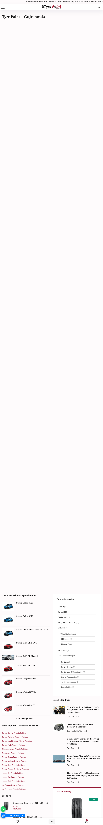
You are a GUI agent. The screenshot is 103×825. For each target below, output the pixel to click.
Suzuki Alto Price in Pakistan (13, 753)
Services (61, 628)
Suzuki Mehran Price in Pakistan (15, 761)
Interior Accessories (68, 682)
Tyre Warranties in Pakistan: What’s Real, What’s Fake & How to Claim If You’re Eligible (83, 709)
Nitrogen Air (65, 644)
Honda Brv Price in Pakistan (13, 773)
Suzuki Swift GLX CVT (26, 643)
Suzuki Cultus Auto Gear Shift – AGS (32, 629)
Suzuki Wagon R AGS (25, 705)
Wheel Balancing (67, 634)
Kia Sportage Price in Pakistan (14, 789)
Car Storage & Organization (72, 672)
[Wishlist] (17, 821)
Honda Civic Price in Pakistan (13, 781)
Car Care (64, 662)
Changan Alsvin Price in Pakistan (15, 749)
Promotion (62, 650)
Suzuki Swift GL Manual (27, 656)
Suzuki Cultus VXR (24, 603)
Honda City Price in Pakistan (13, 777)
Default (61, 607)
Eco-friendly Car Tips (75, 731)
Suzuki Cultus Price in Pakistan (14, 757)
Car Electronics (67, 667)
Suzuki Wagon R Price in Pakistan (15, 769)
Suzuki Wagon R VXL (26, 692)
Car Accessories (65, 656)
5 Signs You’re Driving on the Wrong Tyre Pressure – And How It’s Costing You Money (83, 741)
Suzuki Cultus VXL (24, 616)
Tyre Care (70, 716)
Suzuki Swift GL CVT (25, 665)
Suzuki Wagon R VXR (26, 679)
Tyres (60, 612)
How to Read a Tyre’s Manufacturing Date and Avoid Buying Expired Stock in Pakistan (83, 775)
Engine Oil (62, 617)
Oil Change (65, 639)
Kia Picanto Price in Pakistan (13, 785)
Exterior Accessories (69, 677)
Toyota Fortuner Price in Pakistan (15, 737)
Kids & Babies (66, 687)
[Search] (99, 7)
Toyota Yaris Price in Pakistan (13, 745)
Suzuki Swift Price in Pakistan (13, 765)
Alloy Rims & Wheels (66, 622)
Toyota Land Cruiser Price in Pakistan (17, 741)
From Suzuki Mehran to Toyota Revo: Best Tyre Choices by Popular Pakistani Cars (84, 758)
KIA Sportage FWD (24, 718)
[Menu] (3, 7)
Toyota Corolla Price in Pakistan (14, 733)
